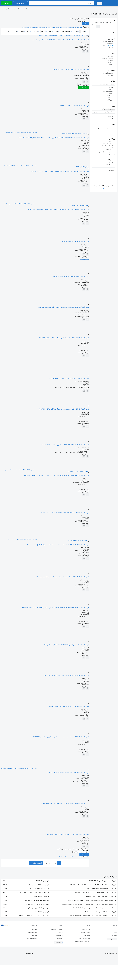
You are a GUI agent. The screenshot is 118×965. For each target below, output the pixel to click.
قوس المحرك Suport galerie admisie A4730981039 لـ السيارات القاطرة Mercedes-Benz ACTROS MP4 (56, 475)
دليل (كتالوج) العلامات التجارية (82, 941)
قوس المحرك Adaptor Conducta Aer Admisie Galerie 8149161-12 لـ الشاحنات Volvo (62, 577)
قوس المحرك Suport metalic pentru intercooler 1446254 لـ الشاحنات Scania (65, 513)
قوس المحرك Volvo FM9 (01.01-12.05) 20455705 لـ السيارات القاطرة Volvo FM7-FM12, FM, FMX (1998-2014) (53, 138)
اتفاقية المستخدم (61, 856)
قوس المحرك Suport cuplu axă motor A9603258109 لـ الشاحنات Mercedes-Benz (63, 307)
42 (46, 863)
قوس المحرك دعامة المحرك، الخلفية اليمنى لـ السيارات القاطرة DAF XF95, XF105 (94, 908)
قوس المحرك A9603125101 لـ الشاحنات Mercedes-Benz (71, 276)
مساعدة (115, 932)
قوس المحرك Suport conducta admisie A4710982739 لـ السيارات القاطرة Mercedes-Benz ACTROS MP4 (55, 607)
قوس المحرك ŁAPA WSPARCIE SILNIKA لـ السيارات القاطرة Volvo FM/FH (65, 445)
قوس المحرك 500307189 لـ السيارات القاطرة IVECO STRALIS (69, 378)
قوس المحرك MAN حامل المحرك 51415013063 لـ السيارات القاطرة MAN (66, 645)
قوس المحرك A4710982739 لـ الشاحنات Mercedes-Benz (71, 69)
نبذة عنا (115, 929)
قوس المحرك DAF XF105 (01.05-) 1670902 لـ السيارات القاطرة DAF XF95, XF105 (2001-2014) (58, 209)
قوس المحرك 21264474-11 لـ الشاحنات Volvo (74, 106)
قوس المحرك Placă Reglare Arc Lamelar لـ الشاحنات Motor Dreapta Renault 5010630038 (60, 40)
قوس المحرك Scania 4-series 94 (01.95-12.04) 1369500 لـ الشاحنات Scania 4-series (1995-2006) (58, 545)
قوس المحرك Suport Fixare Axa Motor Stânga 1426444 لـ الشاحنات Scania (65, 803)
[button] (87, 51)
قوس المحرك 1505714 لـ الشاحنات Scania (75, 241)
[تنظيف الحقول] (92, 24)
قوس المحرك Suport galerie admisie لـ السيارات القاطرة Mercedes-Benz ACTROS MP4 (92, 915)
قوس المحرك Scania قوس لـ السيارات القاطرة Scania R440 (100, 896)
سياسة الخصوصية (71, 856)
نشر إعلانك (83, 87)
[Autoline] (111, 3)
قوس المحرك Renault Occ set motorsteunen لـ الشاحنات (101, 888)
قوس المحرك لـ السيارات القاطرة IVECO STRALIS (102, 881)
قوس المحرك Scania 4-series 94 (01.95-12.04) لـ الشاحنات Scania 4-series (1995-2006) (92, 892)
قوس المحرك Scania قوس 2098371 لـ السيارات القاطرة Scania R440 (67, 834)
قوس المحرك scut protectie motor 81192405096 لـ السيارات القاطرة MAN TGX (64, 338)
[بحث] (92, 3)
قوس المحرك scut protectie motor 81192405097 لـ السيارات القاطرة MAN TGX (64, 409)
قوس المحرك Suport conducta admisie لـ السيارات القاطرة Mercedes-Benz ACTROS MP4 (92, 900)
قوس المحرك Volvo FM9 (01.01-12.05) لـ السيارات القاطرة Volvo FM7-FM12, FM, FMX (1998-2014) (89, 904)
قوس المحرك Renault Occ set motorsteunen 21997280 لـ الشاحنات (67, 773)
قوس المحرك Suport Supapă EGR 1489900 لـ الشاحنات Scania (69, 706)
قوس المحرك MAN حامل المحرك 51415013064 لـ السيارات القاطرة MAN (66, 675)
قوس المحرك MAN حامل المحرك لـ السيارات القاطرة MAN (100, 911)
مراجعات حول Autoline (84, 938)
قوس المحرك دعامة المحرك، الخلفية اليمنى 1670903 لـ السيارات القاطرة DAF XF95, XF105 (60, 171)
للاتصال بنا (114, 935)
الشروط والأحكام (85, 929)
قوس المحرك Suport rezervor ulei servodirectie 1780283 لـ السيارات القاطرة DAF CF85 (61, 737)
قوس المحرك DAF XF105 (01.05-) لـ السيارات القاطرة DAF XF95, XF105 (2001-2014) (93, 884)
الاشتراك (84, 854)
